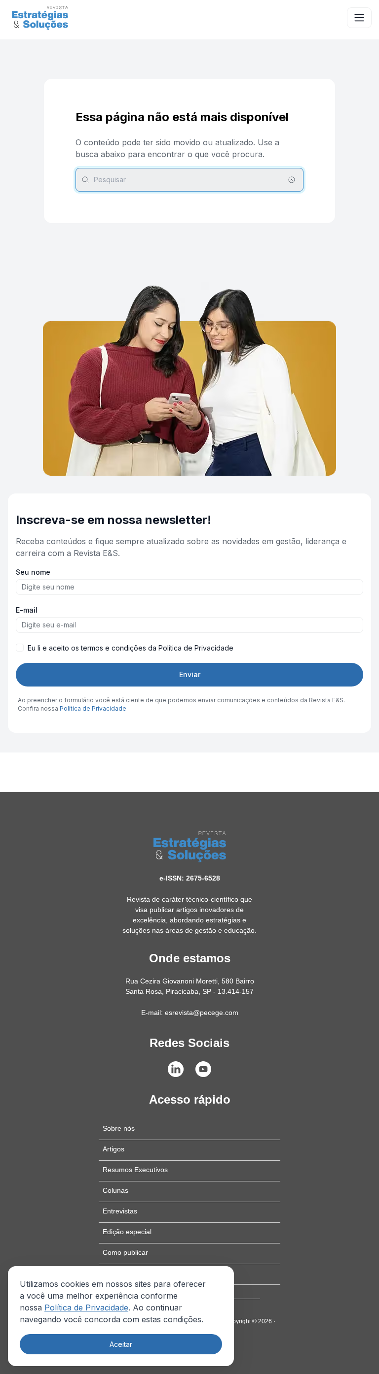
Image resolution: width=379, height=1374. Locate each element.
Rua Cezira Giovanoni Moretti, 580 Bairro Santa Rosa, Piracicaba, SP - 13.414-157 (189, 986)
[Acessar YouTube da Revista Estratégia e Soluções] (203, 1069)
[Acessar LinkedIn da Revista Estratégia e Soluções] (176, 1069)
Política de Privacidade (86, 1307)
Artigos (113, 1149)
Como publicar (125, 1252)
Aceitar (121, 1344)
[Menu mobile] (359, 18)
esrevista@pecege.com (201, 1012)
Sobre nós (119, 1128)
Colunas (115, 1190)
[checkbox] (20, 648)
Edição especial (127, 1232)
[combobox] (189, 180)
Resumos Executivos (135, 1170)
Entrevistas (120, 1211)
